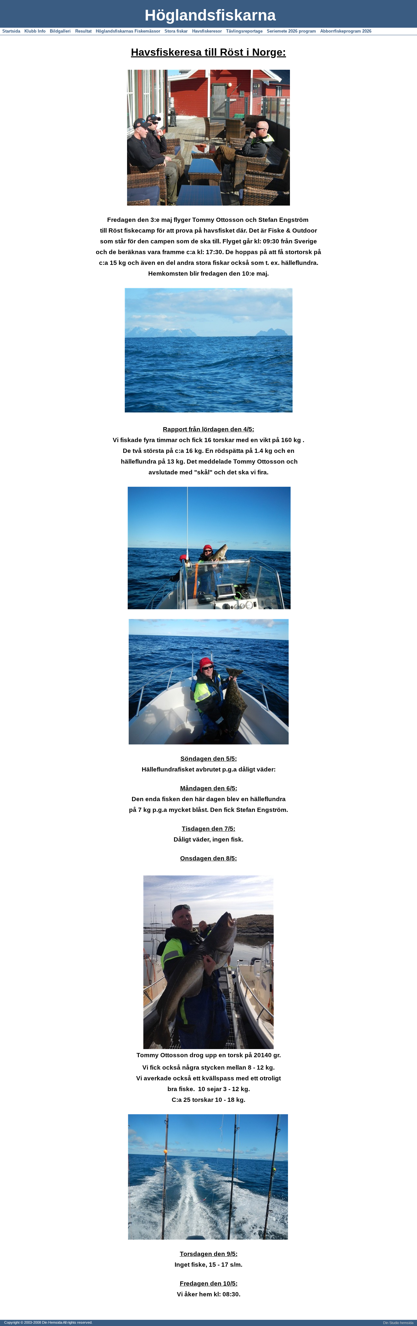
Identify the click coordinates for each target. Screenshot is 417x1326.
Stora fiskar (176, 31)
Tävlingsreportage (244, 31)
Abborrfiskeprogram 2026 (345, 31)
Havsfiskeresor (207, 31)
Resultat (83, 31)
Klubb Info (35, 31)
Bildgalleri (60, 31)
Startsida (11, 31)
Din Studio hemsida (398, 1323)
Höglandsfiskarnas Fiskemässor (128, 31)
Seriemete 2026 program (291, 31)
